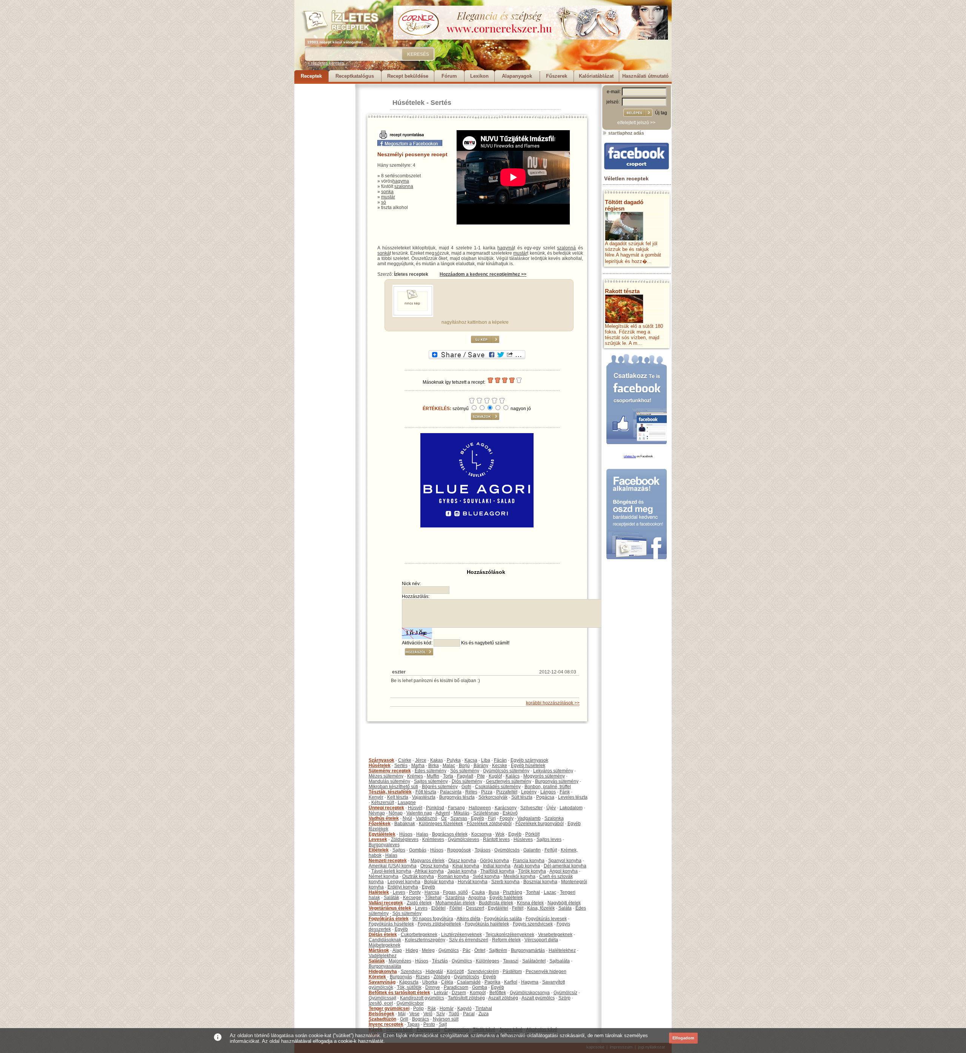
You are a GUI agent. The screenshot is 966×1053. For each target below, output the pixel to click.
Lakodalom (571, 807)
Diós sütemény (467, 781)
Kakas (436, 760)
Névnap (377, 813)
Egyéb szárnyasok (529, 760)
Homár (447, 1008)
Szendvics (411, 971)
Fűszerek (556, 76)
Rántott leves (496, 839)
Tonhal (533, 892)
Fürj (492, 818)
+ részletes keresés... (328, 63)
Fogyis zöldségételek (439, 924)
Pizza (486, 792)
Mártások (379, 950)
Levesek (378, 839)
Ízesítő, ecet (381, 1003)
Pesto (429, 1024)
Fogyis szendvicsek (533, 924)
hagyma (400, 181)
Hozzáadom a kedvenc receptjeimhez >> (483, 274)
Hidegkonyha (383, 971)
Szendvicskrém (483, 971)
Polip (418, 1008)
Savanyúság (382, 982)
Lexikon (479, 76)
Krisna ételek (530, 902)
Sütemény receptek (390, 770)
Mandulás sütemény (389, 781)
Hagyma (529, 982)
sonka (387, 191)
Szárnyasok (381, 760)
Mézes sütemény (386, 776)
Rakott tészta (622, 291)
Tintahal (483, 1008)
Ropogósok (459, 850)
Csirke (404, 760)
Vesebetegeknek (555, 934)
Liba (485, 760)
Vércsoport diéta (541, 939)
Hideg (412, 950)
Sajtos (398, 850)
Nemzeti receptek (388, 860)
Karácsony (506, 807)
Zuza (483, 1013)
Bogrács (420, 1019)
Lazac (550, 892)
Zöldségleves (404, 839)
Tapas (413, 1024)
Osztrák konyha (418, 876)
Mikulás (461, 813)
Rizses (423, 976)
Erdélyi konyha (403, 887)
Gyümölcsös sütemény (506, 770)
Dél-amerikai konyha (565, 866)
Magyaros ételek (428, 860)
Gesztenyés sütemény (508, 781)
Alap (397, 950)
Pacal (469, 1013)
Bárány (481, 765)
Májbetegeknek (384, 945)
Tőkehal (433, 897)
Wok (500, 834)
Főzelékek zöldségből (489, 823)
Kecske (499, 765)
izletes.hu (630, 456)
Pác (467, 950)
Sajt (443, 1024)
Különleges (487, 961)
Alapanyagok (517, 76)
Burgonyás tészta (457, 797)
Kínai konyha (465, 866)
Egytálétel (498, 908)
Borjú (464, 765)
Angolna (477, 897)
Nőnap (396, 813)
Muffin (433, 776)
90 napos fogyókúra (432, 918)
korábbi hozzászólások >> (553, 703)
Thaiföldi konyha (497, 871)
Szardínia (455, 897)
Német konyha (383, 876)
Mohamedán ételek (455, 902)
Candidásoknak (385, 939)
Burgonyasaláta (385, 966)
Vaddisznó (426, 818)
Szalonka (554, 818)
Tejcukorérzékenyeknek (510, 934)
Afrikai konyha (429, 871)
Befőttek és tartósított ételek (399, 992)
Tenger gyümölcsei (389, 1008)
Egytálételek (382, 834)
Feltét (517, 908)
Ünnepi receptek (386, 807)
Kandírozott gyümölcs (422, 998)
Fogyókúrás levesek (546, 918)
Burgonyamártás (528, 950)
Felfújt (551, 850)
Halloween (480, 807)
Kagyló (464, 1008)
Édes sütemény (430, 770)
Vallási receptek (386, 902)
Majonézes (400, 961)
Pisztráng (512, 892)
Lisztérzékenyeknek (461, 934)
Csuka (478, 892)
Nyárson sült (445, 1019)
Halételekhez (562, 950)
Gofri (466, 786)
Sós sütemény (464, 770)
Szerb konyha (505, 881)
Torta (448, 776)
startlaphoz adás (625, 133)
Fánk (565, 792)
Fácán (500, 760)
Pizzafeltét (506, 792)
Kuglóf (495, 776)
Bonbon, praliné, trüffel (548, 786)
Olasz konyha (462, 860)
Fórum (449, 76)
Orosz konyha (434, 866)
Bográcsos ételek (450, 834)
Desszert (475, 908)
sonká (383, 253)
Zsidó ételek (419, 902)
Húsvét (415, 807)
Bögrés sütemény (440, 786)
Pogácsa (545, 797)
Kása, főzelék (541, 908)
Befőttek (497, 992)
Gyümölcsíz (565, 992)
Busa (494, 892)
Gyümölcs (448, 950)
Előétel (438, 908)
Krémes (415, 776)
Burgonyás (401, 976)
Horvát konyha (473, 881)
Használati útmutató (645, 76)
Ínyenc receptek (386, 1024)
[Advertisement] (324, 197)
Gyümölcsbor (410, 1003)
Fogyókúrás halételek (487, 924)
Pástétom (512, 971)
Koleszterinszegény (425, 939)
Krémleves (433, 839)
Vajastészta (423, 797)
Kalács (513, 776)
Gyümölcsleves (463, 839)
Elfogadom (683, 1038)
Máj (402, 1013)
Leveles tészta (573, 797)
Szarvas (459, 818)
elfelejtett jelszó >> (636, 122)
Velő (427, 1013)
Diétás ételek (383, 934)
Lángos (548, 792)
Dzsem (459, 992)
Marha (418, 765)
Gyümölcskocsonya (530, 992)
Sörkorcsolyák (493, 797)
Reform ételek (506, 939)
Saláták (391, 897)
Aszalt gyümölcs (538, 998)
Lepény (529, 792)
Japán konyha (462, 871)
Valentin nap (419, 813)
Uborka (429, 982)
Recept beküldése (407, 76)
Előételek (379, 850)
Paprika (492, 982)
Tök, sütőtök (409, 987)
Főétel (455, 908)
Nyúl (407, 818)
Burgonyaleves (384, 844)
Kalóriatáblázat (596, 76)
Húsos (405, 834)
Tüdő (454, 1013)
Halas (422, 834)
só (383, 202)
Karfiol (510, 982)
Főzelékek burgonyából (539, 823)
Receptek (311, 76)
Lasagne (407, 802)
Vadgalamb (529, 818)
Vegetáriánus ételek (390, 908)
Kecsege (412, 897)
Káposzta (408, 982)
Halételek (379, 892)
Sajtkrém (498, 950)
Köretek (377, 976)
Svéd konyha (486, 876)
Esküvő (510, 813)
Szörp (564, 998)
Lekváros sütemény (553, 770)
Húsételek (408, 102)
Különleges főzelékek (441, 823)
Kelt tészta (397, 797)
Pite (481, 776)
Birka (433, 765)
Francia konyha (529, 860)
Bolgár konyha (439, 881)
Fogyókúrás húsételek (391, 924)
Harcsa (432, 892)
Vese (414, 1013)
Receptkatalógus (354, 76)
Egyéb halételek (506, 897)
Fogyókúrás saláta (503, 918)
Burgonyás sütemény (556, 781)
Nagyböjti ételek (564, 902)
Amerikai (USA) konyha (393, 866)
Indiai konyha (497, 866)
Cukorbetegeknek (419, 934)
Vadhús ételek (384, 818)
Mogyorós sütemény (544, 776)
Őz (444, 818)
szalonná (566, 248)
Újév (551, 807)
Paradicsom (456, 987)
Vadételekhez (383, 955)
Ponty (415, 892)
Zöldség (442, 976)
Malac (449, 765)
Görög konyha (494, 860)
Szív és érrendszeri (468, 939)
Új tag (661, 112)
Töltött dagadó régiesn (624, 205)
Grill (404, 1019)
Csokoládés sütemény (498, 786)
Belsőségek (381, 1013)
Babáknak (404, 823)
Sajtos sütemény (431, 781)
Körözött (455, 971)
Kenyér (376, 797)
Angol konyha (563, 871)
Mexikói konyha (519, 876)
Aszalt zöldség (503, 998)
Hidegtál (434, 971)
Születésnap (486, 813)
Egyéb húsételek (528, 765)
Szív (440, 1013)
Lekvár (441, 992)
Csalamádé (469, 982)
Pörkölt (532, 834)
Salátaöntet (534, 961)
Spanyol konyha (564, 860)
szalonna (403, 186)
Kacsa (471, 760)
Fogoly (507, 818)
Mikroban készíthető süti (393, 786)
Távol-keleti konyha (391, 871)
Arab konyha (527, 866)
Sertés (441, 102)
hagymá (505, 248)
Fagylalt (465, 776)
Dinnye (432, 987)
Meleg (428, 950)
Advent (442, 813)
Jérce (420, 760)
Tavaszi (510, 961)
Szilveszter (531, 807)
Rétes (471, 792)
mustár (388, 197)
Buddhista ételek (496, 902)
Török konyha (532, 871)
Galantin (532, 850)
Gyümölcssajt (382, 998)
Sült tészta (521, 797)
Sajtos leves (549, 839)
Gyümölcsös (507, 850)
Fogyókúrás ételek (389, 918)
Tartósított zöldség (466, 998)
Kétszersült (382, 802)
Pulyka (454, 760)
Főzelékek (380, 823)
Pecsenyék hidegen (546, 971)
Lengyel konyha (404, 881)
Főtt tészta (425, 792)
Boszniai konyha (540, 881)
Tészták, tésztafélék (390, 792)
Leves (399, 892)
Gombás (417, 850)
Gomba (479, 987)
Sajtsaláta (559, 961)
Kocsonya (481, 834)
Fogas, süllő (455, 892)
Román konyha (453, 876)
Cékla (447, 982)
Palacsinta (450, 792)
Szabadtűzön (382, 1019)
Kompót (478, 992)
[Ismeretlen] (413, 314)
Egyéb (477, 818)
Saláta (565, 908)
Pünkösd (435, 807)
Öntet (479, 950)
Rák (432, 1008)
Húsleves (523, 839)
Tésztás (440, 961)
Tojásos (483, 850)
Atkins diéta (468, 918)
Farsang (456, 807)
